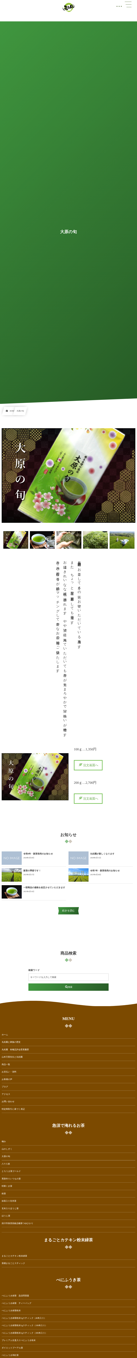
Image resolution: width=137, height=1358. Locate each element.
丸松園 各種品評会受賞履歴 (15, 1049)
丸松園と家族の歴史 (11, 1042)
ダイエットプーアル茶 (12, 1348)
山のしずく (7, 1149)
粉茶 (4, 1193)
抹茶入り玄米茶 (9, 1201)
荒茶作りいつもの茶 (11, 1179)
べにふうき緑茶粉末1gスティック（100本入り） (24, 1325)
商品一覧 (6, 1064)
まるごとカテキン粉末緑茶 (14, 1256)
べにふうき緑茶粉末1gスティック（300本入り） (24, 1333)
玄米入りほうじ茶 (10, 1208)
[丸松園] (68, 8)
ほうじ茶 (6, 1216)
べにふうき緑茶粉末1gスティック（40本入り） (24, 1318)
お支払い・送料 (9, 1072)
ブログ (5, 1086)
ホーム (5, 1035)
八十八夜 (6, 1164)
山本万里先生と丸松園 (12, 1057)
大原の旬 (6, 1156)
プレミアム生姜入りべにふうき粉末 (19, 1340)
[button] (88, 765)
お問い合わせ (8, 1101)
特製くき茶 (7, 1186)
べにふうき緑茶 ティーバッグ (16, 1303)
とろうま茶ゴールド (11, 1171)
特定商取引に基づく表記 (13, 1109)
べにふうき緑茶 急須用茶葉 (15, 1296)
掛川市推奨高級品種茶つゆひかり (17, 1223)
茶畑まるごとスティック (13, 1263)
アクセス (6, 1094)
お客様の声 (7, 1079)
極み (4, 1141)
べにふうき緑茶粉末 (11, 1310)
